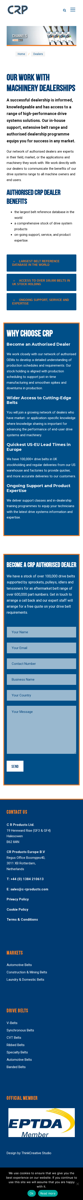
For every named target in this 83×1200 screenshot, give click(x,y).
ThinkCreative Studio (36, 1153)
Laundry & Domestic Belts (25, 980)
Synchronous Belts (20, 1030)
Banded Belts (16, 1067)
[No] (77, 1184)
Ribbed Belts (16, 1045)
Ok (32, 1193)
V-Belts (12, 1023)
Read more (48, 1193)
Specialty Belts (17, 1052)
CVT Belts (14, 1038)
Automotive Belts (19, 965)
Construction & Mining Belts (27, 972)
